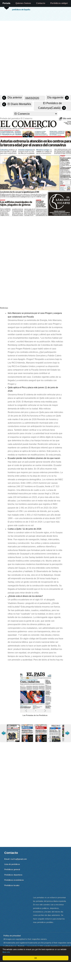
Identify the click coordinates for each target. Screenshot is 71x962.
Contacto (40, 3)
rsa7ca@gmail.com (19, 859)
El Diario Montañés (19, 104)
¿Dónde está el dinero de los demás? (25, 596)
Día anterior (14, 97)
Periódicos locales (11, 885)
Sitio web (66, 118)
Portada (6, 3)
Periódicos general (12, 869)
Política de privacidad (12, 935)
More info (6, 952)
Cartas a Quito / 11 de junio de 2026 (24, 529)
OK (35, 958)
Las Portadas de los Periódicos (35, 715)
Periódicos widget (59, 3)
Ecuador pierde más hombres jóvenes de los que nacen (34, 458)
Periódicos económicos (14, 880)
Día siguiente (55, 97)
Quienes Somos (23, 3)
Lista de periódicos (12, 864)
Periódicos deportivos (13, 875)
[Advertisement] (35, 58)
